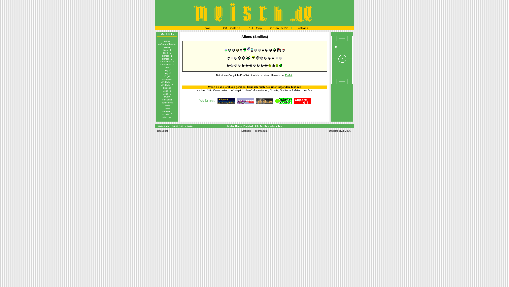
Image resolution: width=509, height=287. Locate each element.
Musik (167, 96)
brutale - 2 (167, 59)
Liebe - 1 (167, 91)
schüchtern (167, 102)
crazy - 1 (167, 70)
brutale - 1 (167, 56)
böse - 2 (167, 53)
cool (167, 67)
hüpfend (167, 88)
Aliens (167, 41)
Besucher (162, 131)
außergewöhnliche (167, 44)
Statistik (246, 131)
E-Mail (288, 75)
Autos (167, 47)
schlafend (167, 99)
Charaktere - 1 (167, 61)
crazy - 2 (167, 73)
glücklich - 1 (167, 82)
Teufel (167, 105)
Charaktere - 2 (167, 64)
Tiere (167, 108)
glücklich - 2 (167, 85)
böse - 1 (167, 50)
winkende (167, 117)
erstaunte (167, 79)
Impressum (261, 131)
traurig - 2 (167, 114)
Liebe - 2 (167, 94)
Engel (167, 76)
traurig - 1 (167, 111)
